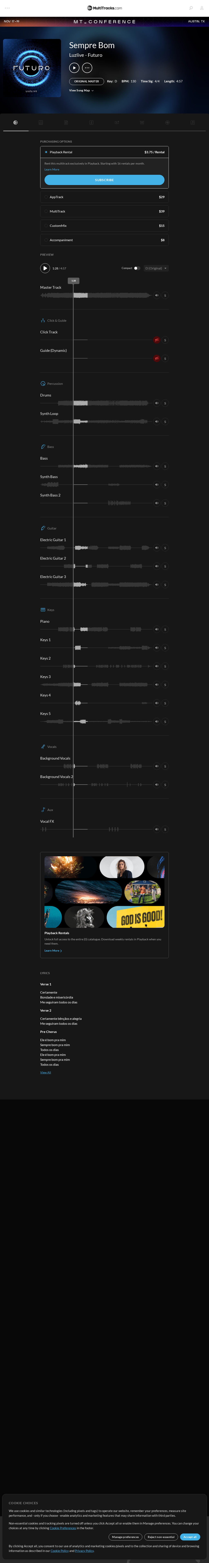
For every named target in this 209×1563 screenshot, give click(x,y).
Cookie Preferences (63, 1528)
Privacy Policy (84, 1551)
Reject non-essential (161, 1537)
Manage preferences (125, 1537)
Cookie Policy (60, 1551)
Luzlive (76, 55)
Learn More (51, 169)
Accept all (190, 1537)
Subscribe (104, 180)
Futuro (95, 55)
